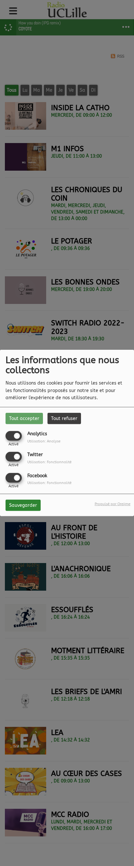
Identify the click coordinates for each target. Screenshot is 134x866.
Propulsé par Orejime (112, 504)
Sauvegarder (23, 505)
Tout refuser (64, 418)
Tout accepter (24, 418)
